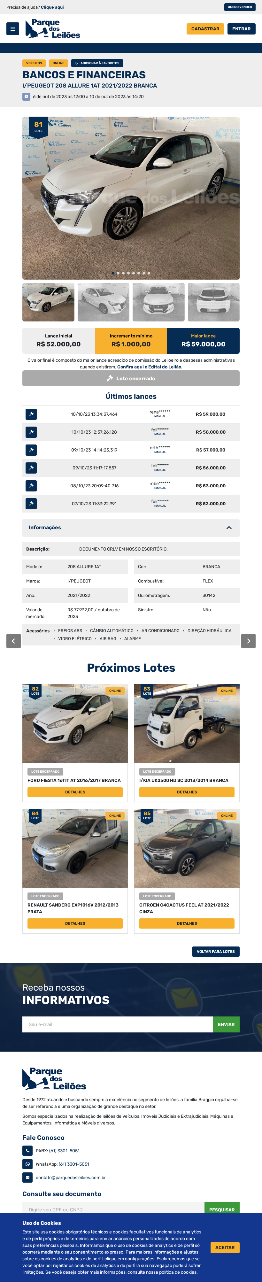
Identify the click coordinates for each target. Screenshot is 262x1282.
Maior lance (203, 336)
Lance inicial (58, 336)
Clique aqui (52, 7)
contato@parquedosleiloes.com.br (71, 1177)
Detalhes (75, 792)
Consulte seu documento (61, 1194)
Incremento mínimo (131, 336)
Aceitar (225, 1247)
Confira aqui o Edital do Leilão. (149, 367)
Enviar (226, 1024)
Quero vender (240, 7)
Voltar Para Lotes (216, 951)
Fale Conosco (43, 1137)
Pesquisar (222, 1210)
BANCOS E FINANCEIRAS (84, 75)
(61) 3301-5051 (64, 1151)
